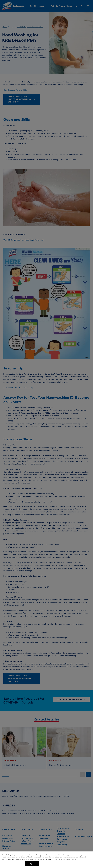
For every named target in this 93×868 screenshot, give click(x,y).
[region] (46, 859)
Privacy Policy (11, 859)
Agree (32, 864)
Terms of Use (49, 859)
